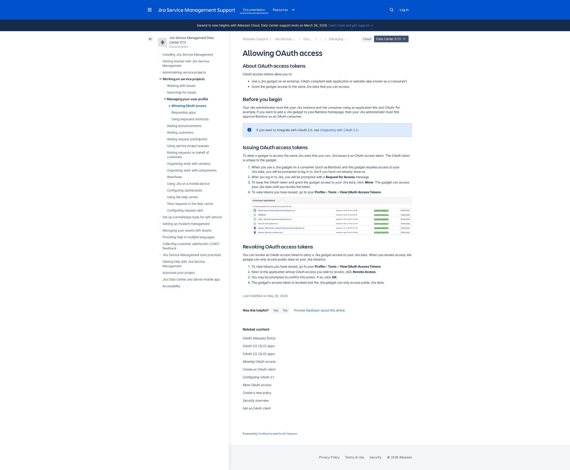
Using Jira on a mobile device (188, 183)
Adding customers (180, 132)
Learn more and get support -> (350, 25)
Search (391, 9)
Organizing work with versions (188, 163)
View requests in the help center (190, 203)
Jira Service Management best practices (192, 255)
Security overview (256, 400)
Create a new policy (257, 393)
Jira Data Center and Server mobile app (191, 279)
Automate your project (179, 273)
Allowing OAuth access (188, 106)
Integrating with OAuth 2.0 (339, 130)
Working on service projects (184, 79)
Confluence (265, 433)
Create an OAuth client (259, 369)
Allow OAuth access (257, 385)
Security (375, 457)
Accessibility (171, 286)
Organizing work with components (191, 170)
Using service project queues (188, 146)
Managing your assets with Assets (187, 230)
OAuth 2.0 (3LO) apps (259, 346)
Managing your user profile (187, 99)
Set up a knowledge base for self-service (192, 217)
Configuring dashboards (184, 190)
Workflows (174, 177)
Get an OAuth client (257, 408)
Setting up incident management (186, 224)
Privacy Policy (329, 457)
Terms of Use (354, 457)
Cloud (367, 39)
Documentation (254, 10)
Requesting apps (183, 112)
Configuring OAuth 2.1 (258, 377)
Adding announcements (184, 126)
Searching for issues (181, 92)
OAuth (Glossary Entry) (259, 338)
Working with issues (181, 85)
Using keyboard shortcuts (190, 119)
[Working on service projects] (321, 39)
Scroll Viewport (287, 433)
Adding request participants (187, 139)
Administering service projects (184, 72)
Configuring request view (185, 210)
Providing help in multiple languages (188, 237)
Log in (404, 10)
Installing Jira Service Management (188, 54)
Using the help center (182, 197)
